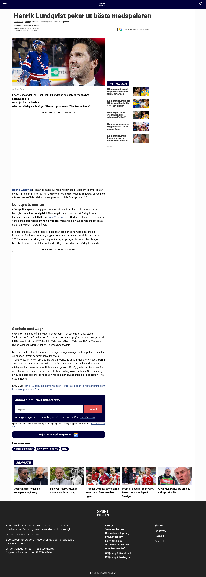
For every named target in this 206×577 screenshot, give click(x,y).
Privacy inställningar (103, 572)
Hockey (28, 22)
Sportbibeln (18, 22)
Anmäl (93, 409)
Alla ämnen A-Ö (115, 548)
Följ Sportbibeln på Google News (55, 434)
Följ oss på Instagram (119, 557)
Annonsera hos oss (117, 544)
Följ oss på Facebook (118, 553)
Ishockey (160, 530)
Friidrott (160, 541)
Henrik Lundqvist (22, 189)
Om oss (110, 525)
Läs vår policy (87, 417)
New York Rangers (58, 217)
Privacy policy (114, 536)
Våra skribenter (115, 529)
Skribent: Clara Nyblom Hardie (26, 25)
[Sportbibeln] (102, 4)
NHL (64, 448)
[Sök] (201, 4)
